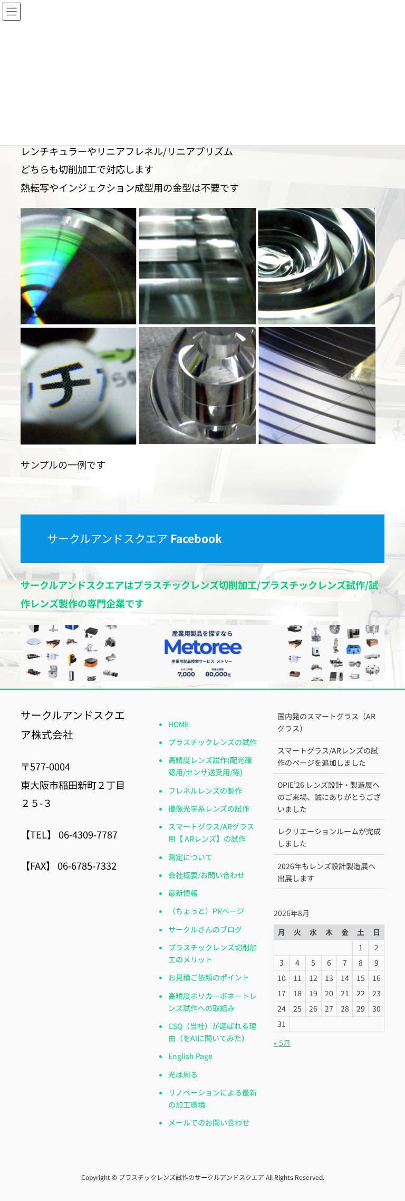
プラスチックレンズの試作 (212, 742)
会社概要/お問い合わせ (206, 875)
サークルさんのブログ (205, 929)
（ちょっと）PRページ (206, 910)
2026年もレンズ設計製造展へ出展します (326, 872)
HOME (178, 724)
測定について (190, 857)
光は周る (183, 1074)
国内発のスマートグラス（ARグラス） (326, 722)
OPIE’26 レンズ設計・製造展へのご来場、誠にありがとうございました (329, 796)
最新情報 (183, 893)
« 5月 (282, 1042)
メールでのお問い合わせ (208, 1122)
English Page (190, 1056)
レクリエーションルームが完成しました (329, 837)
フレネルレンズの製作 (205, 790)
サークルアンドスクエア (107, 538)
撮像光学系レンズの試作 (208, 808)
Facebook (195, 538)
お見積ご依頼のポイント (208, 977)
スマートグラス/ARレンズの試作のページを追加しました (327, 756)
